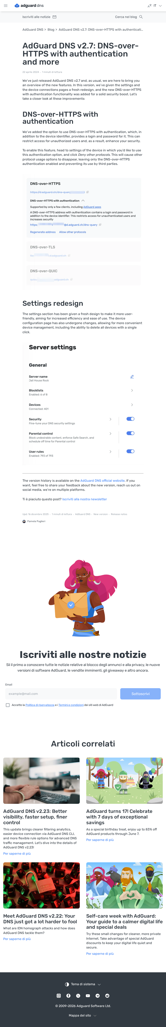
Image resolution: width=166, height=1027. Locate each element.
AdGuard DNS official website (102, 481)
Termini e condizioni (71, 705)
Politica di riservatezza (40, 705)
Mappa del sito (80, 1015)
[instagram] (58, 995)
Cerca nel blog (126, 17)
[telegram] (97, 995)
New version (101, 514)
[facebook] (68, 995)
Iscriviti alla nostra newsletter (84, 499)
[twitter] (78, 995)
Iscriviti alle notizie (36, 17)
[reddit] (107, 995)
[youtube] (87, 995)
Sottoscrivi (141, 694)
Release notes (119, 514)
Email (8, 684)
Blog (51, 29)
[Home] (29, 5)
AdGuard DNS (32, 29)
